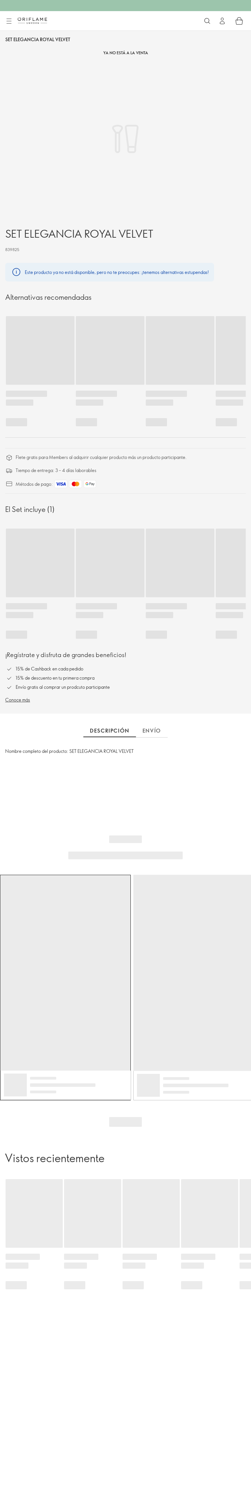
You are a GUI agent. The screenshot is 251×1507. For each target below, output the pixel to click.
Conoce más (17, 700)
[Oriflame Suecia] (32, 20)
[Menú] (9, 21)
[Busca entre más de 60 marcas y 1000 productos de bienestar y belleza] (207, 21)
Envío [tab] (151, 730)
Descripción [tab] (109, 730)
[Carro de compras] (239, 21)
